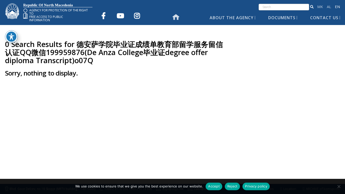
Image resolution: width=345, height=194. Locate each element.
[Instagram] (137, 15)
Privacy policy (256, 186)
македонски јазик (320, 7)
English (337, 7)
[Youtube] (120, 15)
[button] (311, 7)
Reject (232, 186)
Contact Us (324, 17)
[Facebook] (103, 15)
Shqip (329, 7)
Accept (214, 186)
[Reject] (338, 186)
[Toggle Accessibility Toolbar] (11, 37)
